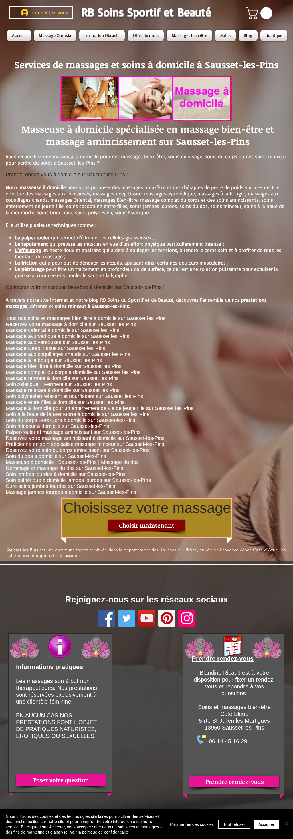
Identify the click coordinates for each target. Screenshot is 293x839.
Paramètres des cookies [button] (192, 824)
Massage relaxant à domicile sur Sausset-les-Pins (63, 390)
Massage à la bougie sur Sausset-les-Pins (54, 360)
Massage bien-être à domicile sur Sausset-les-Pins (64, 366)
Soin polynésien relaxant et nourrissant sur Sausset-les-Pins (74, 396)
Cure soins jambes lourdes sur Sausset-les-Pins (60, 486)
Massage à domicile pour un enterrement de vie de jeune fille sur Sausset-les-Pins (99, 408)
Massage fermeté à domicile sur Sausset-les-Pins (62, 378)
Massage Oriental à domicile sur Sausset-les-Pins (62, 330)
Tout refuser (234, 824)
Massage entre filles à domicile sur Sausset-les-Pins (65, 402)
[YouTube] (146, 618)
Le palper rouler (32, 237)
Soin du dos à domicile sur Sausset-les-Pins (56, 456)
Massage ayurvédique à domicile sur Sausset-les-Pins (67, 336)
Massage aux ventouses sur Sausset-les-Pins (58, 342)
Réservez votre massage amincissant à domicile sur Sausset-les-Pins (85, 438)
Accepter (266, 824)
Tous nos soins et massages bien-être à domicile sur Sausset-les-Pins (85, 318)
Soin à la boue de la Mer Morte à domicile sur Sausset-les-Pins (77, 414)
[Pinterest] (166, 618)
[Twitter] (126, 618)
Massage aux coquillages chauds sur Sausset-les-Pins (68, 354)
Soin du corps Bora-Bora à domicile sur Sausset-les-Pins (70, 420)
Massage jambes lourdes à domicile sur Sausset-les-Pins (71, 492)
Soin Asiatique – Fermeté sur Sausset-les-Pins (59, 384)
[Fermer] (286, 824)
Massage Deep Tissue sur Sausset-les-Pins (55, 348)
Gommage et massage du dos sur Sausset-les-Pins (64, 468)
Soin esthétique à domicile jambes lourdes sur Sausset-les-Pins (78, 480)
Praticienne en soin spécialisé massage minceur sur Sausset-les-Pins (85, 444)
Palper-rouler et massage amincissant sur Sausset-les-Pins (73, 432)
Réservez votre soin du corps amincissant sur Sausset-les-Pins (78, 450)
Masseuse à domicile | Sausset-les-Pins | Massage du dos (72, 462)
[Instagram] (186, 618)
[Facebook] (106, 618)
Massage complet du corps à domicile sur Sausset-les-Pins (73, 372)
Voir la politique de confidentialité (99, 832)
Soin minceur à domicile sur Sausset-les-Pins (57, 426)
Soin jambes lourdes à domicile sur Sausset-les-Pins (66, 474)
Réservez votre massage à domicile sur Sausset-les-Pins (71, 324)
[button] (260, 13)
